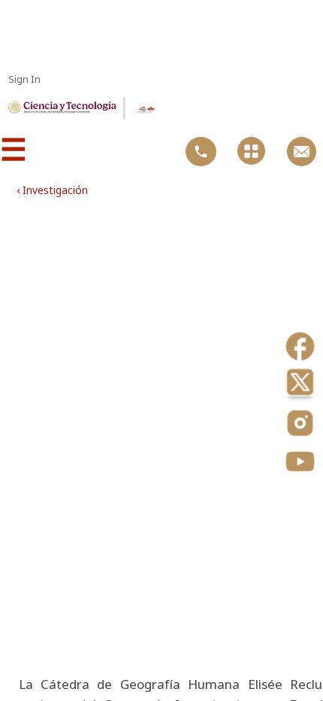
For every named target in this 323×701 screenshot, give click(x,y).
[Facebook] (300, 348)
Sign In (24, 79)
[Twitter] (300, 386)
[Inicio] (62, 110)
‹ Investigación (52, 190)
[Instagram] (300, 424)
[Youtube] (300, 463)
